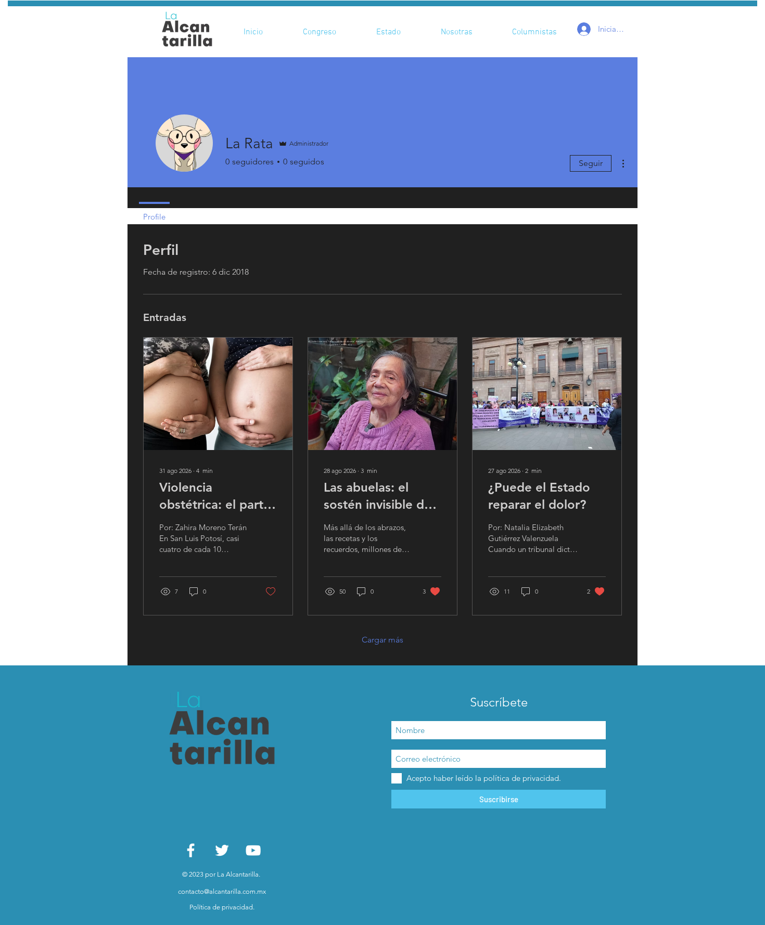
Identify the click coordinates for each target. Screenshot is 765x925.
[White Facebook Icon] (191, 850)
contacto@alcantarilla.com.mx (222, 891)
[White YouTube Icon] (253, 850)
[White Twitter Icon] (222, 850)
